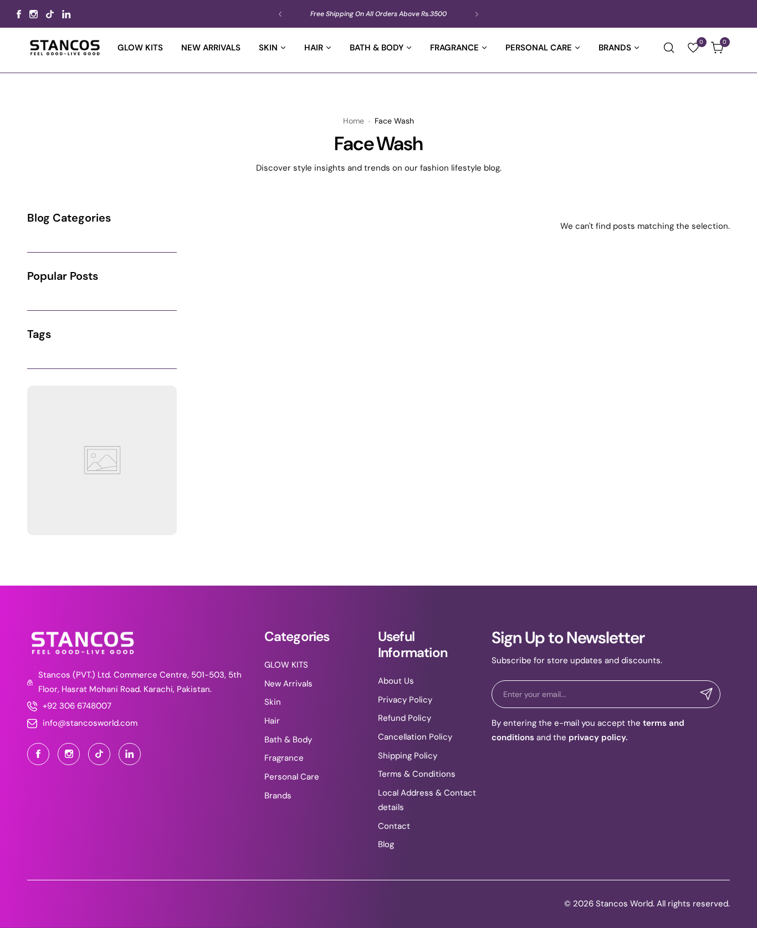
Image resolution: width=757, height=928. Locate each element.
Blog (386, 844)
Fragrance (284, 757)
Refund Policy (404, 718)
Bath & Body (288, 739)
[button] (280, 14)
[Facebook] (19, 14)
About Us (396, 680)
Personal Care (291, 776)
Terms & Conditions (417, 774)
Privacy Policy (405, 699)
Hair (272, 720)
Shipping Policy (407, 755)
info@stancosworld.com (90, 723)
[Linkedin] (66, 14)
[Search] (669, 47)
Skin (272, 701)
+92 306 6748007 (77, 705)
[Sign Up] (706, 694)
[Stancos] (65, 48)
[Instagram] (33, 14)
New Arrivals (288, 683)
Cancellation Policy (415, 736)
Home (353, 121)
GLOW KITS (286, 664)
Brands (277, 795)
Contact (394, 826)
